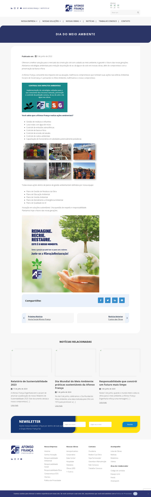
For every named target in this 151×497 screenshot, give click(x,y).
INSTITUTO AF (45, 8)
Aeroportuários (72, 451)
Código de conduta (118, 470)
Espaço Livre (115, 474)
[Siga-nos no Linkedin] (12, 8)
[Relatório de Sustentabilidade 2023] (31, 362)
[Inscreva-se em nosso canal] (21, 8)
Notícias (90, 21)
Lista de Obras (116, 451)
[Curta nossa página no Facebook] (18, 8)
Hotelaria (69, 465)
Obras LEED (70, 468)
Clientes (47, 477)
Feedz (113, 477)
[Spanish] (118, 6)
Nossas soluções (50, 21)
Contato (125, 21)
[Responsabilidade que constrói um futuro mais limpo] (119, 362)
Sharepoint (115, 481)
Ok (135, 493)
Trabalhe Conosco (95, 468)
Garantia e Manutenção (97, 461)
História (47, 451)
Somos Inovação (50, 454)
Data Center (71, 458)
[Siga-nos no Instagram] (15, 8)
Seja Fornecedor (95, 458)
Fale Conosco (94, 465)
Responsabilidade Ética (53, 470)
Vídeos (113, 461)
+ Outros (69, 472)
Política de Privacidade (52, 480)
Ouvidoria (92, 451)
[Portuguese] (115, 6)
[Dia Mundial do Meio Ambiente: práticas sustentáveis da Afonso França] (75, 362)
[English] (111, 6)
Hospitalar (70, 461)
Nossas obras (72, 21)
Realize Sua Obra (95, 454)
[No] (148, 494)
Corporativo (70, 454)
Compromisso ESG (51, 473)
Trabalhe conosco (108, 21)
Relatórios (114, 458)
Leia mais (14, 405)
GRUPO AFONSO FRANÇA (31, 8)
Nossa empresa (28, 21)
